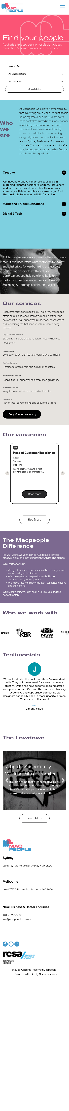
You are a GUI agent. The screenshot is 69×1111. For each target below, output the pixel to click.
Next (62, 780)
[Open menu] (62, 7)
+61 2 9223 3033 (12, 915)
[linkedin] (16, 944)
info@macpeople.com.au (17, 919)
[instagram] (11, 944)
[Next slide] (7, 473)
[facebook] (5, 944)
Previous (6, 780)
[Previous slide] (63, 473)
